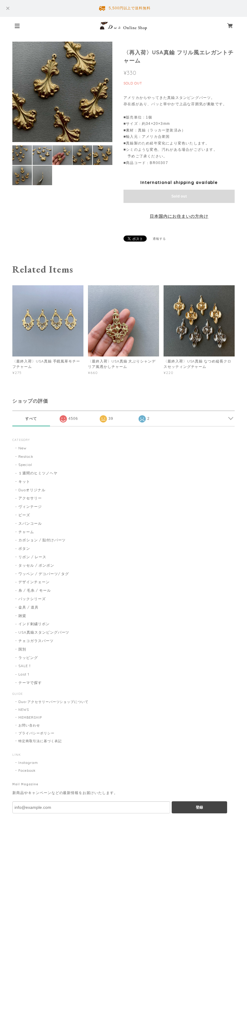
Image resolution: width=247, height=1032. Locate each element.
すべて (31, 418)
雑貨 (22, 615)
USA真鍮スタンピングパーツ (43, 632)
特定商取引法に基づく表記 (40, 741)
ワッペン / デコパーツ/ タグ (43, 573)
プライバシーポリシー (36, 733)
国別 (22, 649)
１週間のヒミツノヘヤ (38, 473)
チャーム (26, 532)
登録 (199, 807)
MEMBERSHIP (30, 717)
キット (24, 481)
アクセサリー (30, 498)
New (22, 448)
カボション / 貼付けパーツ (42, 540)
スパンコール (30, 523)
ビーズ (24, 515)
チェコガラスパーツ (36, 640)
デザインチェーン (34, 582)
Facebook (27, 770)
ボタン (24, 548)
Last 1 (23, 674)
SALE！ (25, 665)
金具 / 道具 (28, 607)
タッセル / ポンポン (36, 565)
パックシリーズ (32, 599)
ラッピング (28, 657)
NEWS (23, 710)
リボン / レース (32, 557)
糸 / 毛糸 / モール (34, 590)
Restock (25, 456)
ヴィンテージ (30, 506)
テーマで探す (30, 682)
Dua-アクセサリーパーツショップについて (53, 702)
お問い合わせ (29, 725)
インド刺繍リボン (34, 624)
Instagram (28, 763)
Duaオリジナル (31, 490)
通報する (159, 239)
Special (25, 464)
